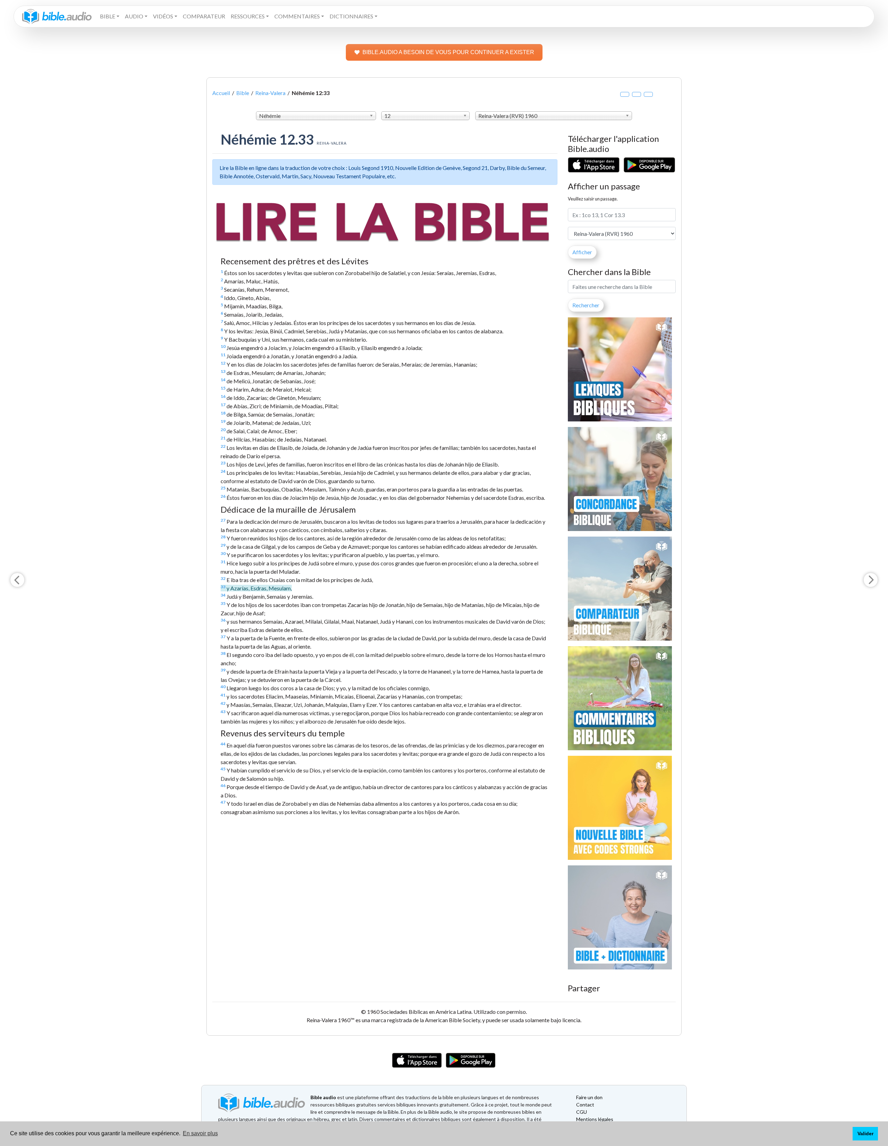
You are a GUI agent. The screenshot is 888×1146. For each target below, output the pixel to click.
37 (223, 636)
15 (223, 388)
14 (223, 379)
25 (223, 487)
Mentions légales (594, 1119)
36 (223, 620)
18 (223, 413)
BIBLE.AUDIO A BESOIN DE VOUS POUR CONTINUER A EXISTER (448, 52)
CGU (581, 1112)
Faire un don (589, 1097)
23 (223, 462)
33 (223, 586)
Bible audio (323, 1097)
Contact (585, 1104)
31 (223, 561)
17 (223, 404)
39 (223, 670)
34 (223, 595)
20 (223, 429)
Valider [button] (865, 1133)
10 (223, 346)
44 (223, 743)
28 (223, 536)
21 (223, 438)
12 (223, 363)
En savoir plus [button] (200, 1133)
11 (223, 354)
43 (223, 711)
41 (223, 695)
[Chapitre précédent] (17, 580)
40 (223, 686)
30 (223, 553)
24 (223, 471)
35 (223, 603)
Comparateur (204, 16)
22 (223, 446)
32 (223, 578)
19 (223, 421)
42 (223, 703)
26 (223, 496)
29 (223, 545)
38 (223, 653)
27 (223, 520)
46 (223, 785)
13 (223, 371)
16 (223, 396)
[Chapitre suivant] (871, 580)
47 (223, 802)
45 (223, 768)
